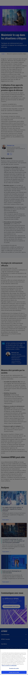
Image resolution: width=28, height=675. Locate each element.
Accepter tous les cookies (14, 672)
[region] (14, 662)
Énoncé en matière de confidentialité (9, 665)
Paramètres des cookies (14, 668)
